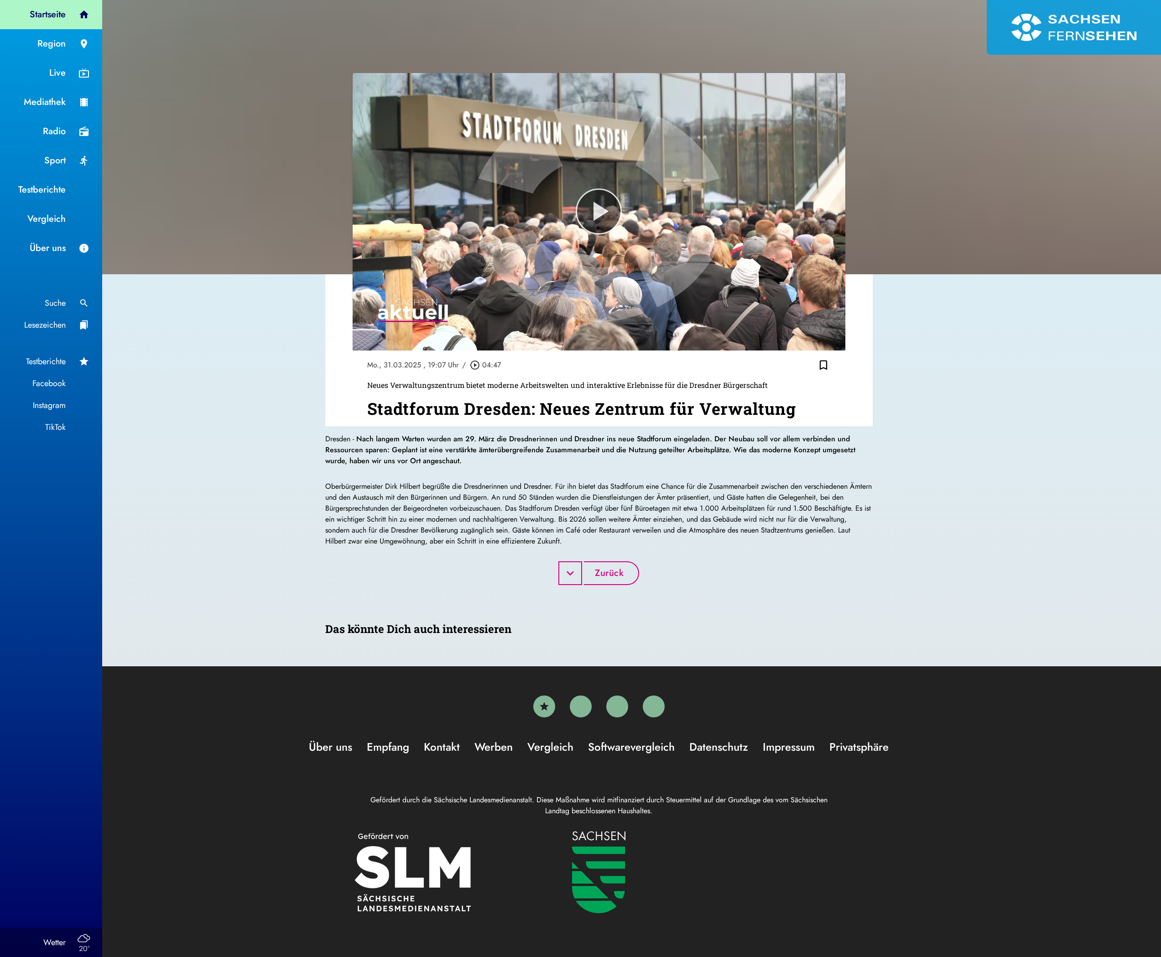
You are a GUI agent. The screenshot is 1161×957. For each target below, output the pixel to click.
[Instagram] (617, 706)
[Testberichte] (544, 706)
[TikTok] (654, 706)
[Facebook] (581, 706)
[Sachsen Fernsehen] (1074, 27)
